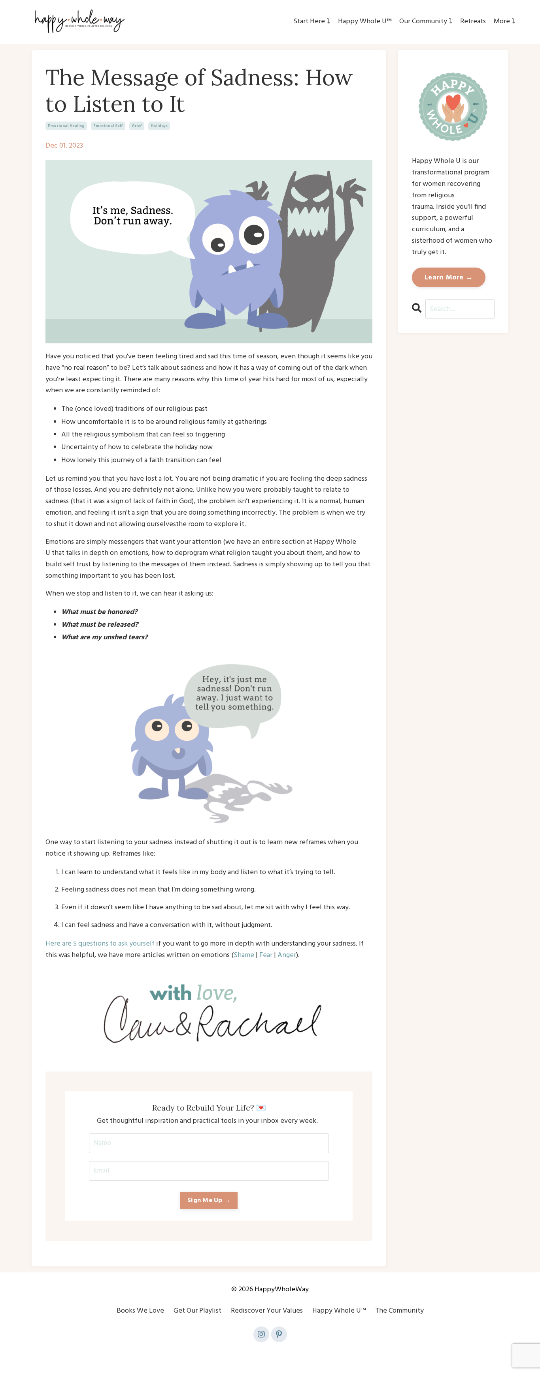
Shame (244, 955)
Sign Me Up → (208, 1200)
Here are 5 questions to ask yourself (100, 944)
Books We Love (140, 1311)
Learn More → (449, 277)
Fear (265, 955)
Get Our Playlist (197, 1311)
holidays (159, 126)
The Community (399, 1311)
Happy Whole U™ (339, 1311)
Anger (287, 955)
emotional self (108, 126)
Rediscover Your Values (267, 1311)
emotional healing (66, 126)
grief (137, 126)
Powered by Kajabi (270, 1352)
